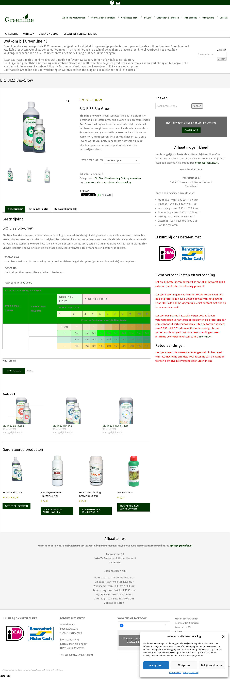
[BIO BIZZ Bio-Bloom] (26, 411)
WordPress (57, 669)
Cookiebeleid (175, 672)
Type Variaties (92, 160)
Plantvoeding (124, 182)
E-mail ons (191, 130)
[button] (223, 636)
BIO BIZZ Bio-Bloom (13, 425)
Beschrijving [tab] (15, 209)
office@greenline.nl (206, 162)
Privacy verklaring (191, 672)
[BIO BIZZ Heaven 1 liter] (126, 411)
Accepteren (156, 665)
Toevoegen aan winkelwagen (52, 511)
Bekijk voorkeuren (212, 665)
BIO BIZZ (91, 182)
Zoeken (221, 59)
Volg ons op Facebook (132, 618)
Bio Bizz (99, 178)
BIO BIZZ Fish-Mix (62, 425)
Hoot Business (36, 669)
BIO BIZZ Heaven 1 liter (115, 425)
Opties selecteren (16, 506)
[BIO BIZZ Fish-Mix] (76, 411)
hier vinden (205, 336)
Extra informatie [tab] (38, 209)
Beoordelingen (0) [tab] (65, 209)
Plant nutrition (106, 182)
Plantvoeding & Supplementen (122, 178)
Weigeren (184, 665)
